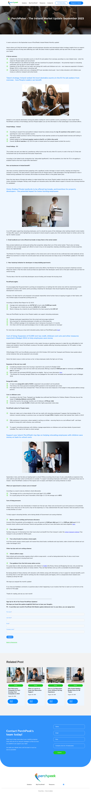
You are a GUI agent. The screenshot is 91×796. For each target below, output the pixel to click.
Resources (42, 3)
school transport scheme (72, 532)
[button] (24, 3)
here (58, 330)
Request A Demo (76, 3)
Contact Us (50, 3)
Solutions (24, 3)
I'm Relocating (61, 3)
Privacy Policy (41, 791)
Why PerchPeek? (33, 3)
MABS (45, 566)
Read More (11, 701)
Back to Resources (11, 642)
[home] (13, 3)
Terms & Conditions (49, 791)
